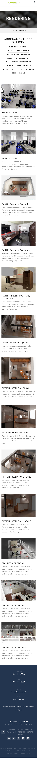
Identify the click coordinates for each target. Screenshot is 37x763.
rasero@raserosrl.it (18, 692)
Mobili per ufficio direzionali (18, 62)
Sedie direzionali (24, 65)
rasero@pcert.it (18, 699)
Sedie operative (18, 73)
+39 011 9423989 (18, 682)
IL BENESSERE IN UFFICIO (18, 47)
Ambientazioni (13, 54)
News (25, 707)
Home (13, 30)
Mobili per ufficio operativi (18, 58)
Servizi (19, 707)
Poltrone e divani (27, 69)
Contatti (18, 710)
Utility (31, 707)
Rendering (25, 54)
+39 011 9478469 (18, 674)
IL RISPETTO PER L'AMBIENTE (18, 50)
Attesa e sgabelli (10, 69)
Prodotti (12, 707)
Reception (10, 65)
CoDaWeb (26, 753)
